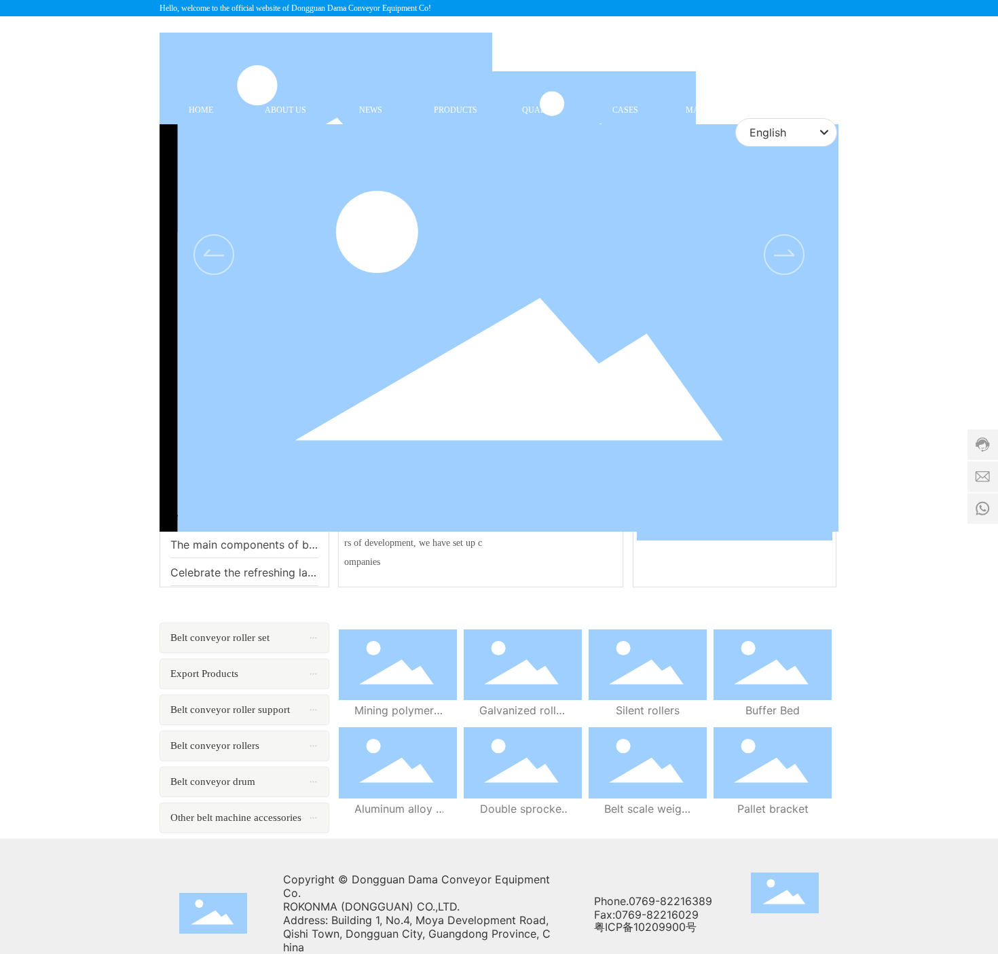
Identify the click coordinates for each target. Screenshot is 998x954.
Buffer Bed (772, 710)
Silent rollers (648, 710)
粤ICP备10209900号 (645, 927)
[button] (784, 254)
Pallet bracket (773, 808)
